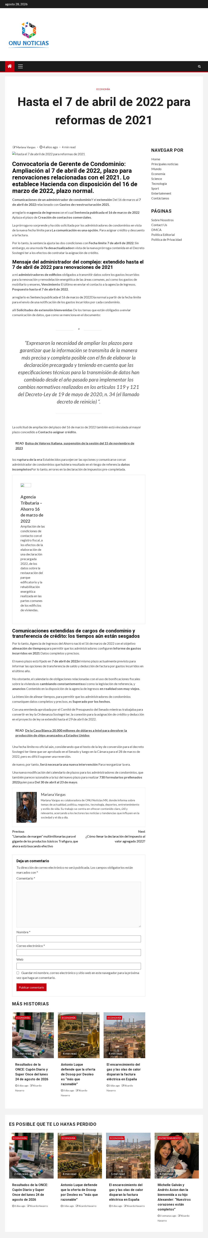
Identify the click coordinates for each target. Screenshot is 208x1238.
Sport (155, 188)
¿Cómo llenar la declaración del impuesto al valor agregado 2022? (115, 836)
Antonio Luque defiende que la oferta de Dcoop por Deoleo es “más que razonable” (78, 1074)
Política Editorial (163, 234)
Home (155, 159)
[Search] (199, 66)
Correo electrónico (30, 946)
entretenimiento (170, 1138)
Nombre (23, 932)
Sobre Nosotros (162, 220)
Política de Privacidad (166, 239)
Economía (103, 89)
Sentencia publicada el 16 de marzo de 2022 (60, 297)
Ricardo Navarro (39, 1205)
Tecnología (159, 183)
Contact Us (159, 225)
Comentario (25, 878)
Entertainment (161, 193)
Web (19, 959)
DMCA (156, 230)
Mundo (156, 169)
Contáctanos (160, 198)
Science (156, 178)
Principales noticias (164, 164)
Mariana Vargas (26, 147)
